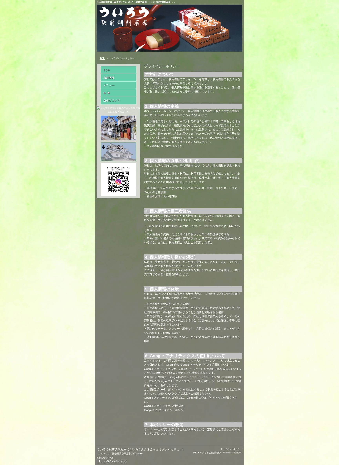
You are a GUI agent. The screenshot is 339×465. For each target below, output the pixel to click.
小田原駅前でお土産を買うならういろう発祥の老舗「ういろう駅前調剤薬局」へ (136, 2)
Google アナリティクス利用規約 (164, 405)
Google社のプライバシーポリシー (165, 410)
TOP (102, 58)
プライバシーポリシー (231, 449)
